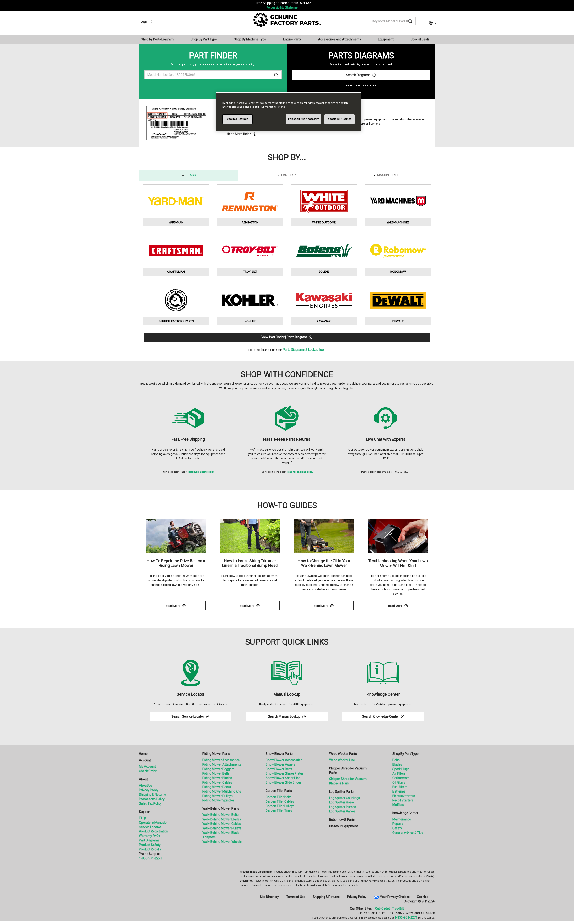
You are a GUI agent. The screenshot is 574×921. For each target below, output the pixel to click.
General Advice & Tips (407, 832)
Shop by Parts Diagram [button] (157, 39)
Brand (191, 175)
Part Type (289, 175)
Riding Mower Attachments (221, 764)
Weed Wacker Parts (343, 754)
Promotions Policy (152, 799)
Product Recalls (150, 849)
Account (145, 760)
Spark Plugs (400, 769)
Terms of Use (295, 897)
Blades (397, 764)
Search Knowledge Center (380, 716)
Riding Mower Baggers (218, 769)
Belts (396, 760)
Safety (397, 828)
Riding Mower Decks (216, 787)
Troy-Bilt (398, 908)
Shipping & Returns (152, 794)
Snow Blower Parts (279, 754)
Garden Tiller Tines (279, 810)
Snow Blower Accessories (284, 760)
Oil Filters (398, 782)
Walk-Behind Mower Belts (220, 814)
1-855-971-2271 (150, 858)
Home (143, 754)
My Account (147, 766)
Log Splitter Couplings (344, 798)
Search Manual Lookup (284, 716)
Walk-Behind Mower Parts (220, 808)
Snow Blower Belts (279, 769)
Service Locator (150, 827)
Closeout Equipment (343, 826)
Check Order (148, 771)
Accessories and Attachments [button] (339, 39)
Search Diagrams (358, 75)
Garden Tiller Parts (279, 791)
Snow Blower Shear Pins (283, 778)
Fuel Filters (399, 787)
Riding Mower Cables (217, 782)
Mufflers (398, 804)
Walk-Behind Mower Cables (221, 823)
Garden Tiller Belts (278, 797)
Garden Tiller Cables (280, 801)
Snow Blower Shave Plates (285, 773)
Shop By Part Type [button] (204, 39)
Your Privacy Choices (395, 897)
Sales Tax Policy (150, 803)
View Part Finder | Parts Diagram (284, 337)
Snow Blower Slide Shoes (284, 782)
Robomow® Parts (342, 819)
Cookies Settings (237, 118)
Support (144, 812)
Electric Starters (403, 796)
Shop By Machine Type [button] (250, 39)
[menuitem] (159, 39)
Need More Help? (239, 134)
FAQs (142, 818)
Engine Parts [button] (292, 39)
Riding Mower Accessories (221, 760)
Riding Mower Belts (216, 773)
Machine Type (388, 175)
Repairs (397, 823)
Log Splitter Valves (342, 811)
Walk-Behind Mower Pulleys (221, 828)
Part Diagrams (149, 840)
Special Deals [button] (420, 39)
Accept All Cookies (339, 118)
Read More (186, 606)
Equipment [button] (386, 39)
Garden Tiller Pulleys (280, 806)
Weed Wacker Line (342, 760)
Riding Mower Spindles (218, 800)
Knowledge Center (405, 813)
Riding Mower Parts (216, 754)
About (143, 779)
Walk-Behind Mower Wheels (222, 841)
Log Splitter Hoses (342, 802)
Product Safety (150, 845)
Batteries (398, 791)
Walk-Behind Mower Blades (221, 819)
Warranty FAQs (149, 836)
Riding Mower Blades (217, 778)
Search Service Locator (187, 716)
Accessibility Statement (283, 7)
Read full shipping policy (201, 471)
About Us (145, 785)
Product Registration (153, 831)
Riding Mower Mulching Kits (221, 791)
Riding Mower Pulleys (217, 796)
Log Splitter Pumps (342, 807)
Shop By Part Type (405, 754)
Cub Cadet (382, 908)
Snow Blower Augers (280, 764)
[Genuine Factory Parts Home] (287, 19)
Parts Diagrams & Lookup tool (303, 349)
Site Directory (269, 897)
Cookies (422, 897)
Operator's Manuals (153, 822)
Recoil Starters (402, 800)
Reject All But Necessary (303, 118)
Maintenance (401, 819)
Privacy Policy (148, 790)
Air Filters (399, 773)
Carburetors (400, 778)
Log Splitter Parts (341, 791)
